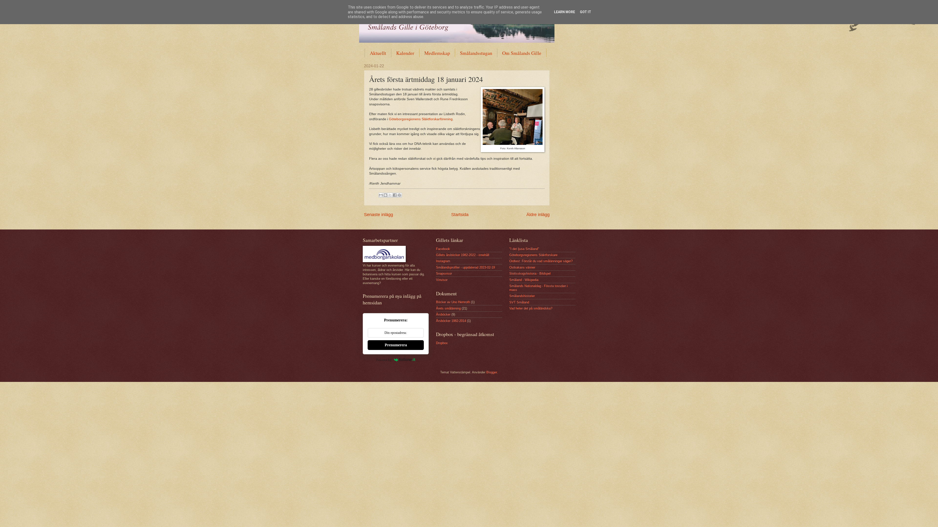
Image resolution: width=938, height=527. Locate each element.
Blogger (491, 372)
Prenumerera (396, 345)
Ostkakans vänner (522, 267)
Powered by (384, 360)
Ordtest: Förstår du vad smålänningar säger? (541, 261)
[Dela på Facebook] (394, 195)
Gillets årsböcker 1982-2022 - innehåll (462, 255)
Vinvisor (442, 280)
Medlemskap (437, 53)
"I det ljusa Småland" (524, 249)
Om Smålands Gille (521, 53)
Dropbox (442, 343)
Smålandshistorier (522, 296)
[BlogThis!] (385, 195)
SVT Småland (519, 302)
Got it (585, 12)
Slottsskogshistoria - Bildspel (530, 273)
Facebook (443, 249)
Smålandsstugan (476, 53)
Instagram (443, 261)
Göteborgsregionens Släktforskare (533, 255)
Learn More (564, 12)
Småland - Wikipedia (523, 280)
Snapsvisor (444, 273)
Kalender (405, 53)
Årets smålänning (448, 308)
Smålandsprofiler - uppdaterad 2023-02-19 (465, 267)
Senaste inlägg (378, 214)
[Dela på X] (390, 195)
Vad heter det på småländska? (530, 308)
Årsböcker (443, 314)
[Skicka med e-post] (380, 195)
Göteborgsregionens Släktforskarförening (421, 119)
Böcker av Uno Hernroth (453, 302)
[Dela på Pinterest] (399, 195)
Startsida (460, 214)
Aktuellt (378, 53)
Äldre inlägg (538, 214)
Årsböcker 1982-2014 (451, 321)
